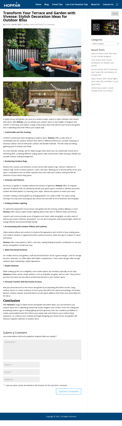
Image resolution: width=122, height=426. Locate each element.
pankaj (7, 24)
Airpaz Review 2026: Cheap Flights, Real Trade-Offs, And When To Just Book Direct (104, 81)
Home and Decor (36, 24)
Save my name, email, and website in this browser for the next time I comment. (36, 385)
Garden (26, 24)
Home (38, 5)
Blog (46, 5)
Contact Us (108, 5)
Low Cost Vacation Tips (77, 5)
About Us (95, 5)
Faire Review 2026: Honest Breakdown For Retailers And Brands (102, 63)
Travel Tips (57, 5)
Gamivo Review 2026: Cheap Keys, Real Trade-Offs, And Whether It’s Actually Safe (104, 72)
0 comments (50, 24)
